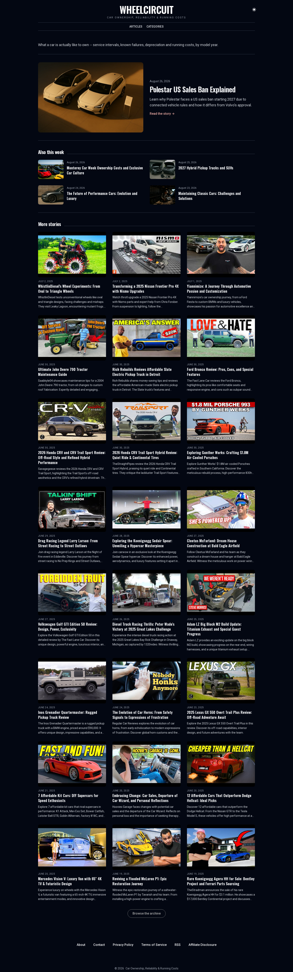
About (81, 945)
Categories (155, 26)
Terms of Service (154, 945)
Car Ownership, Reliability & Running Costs (152, 968)
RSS (178, 945)
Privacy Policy (123, 945)
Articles (136, 26)
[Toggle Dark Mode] (254, 9)
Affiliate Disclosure (202, 945)
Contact (99, 945)
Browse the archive (147, 913)
